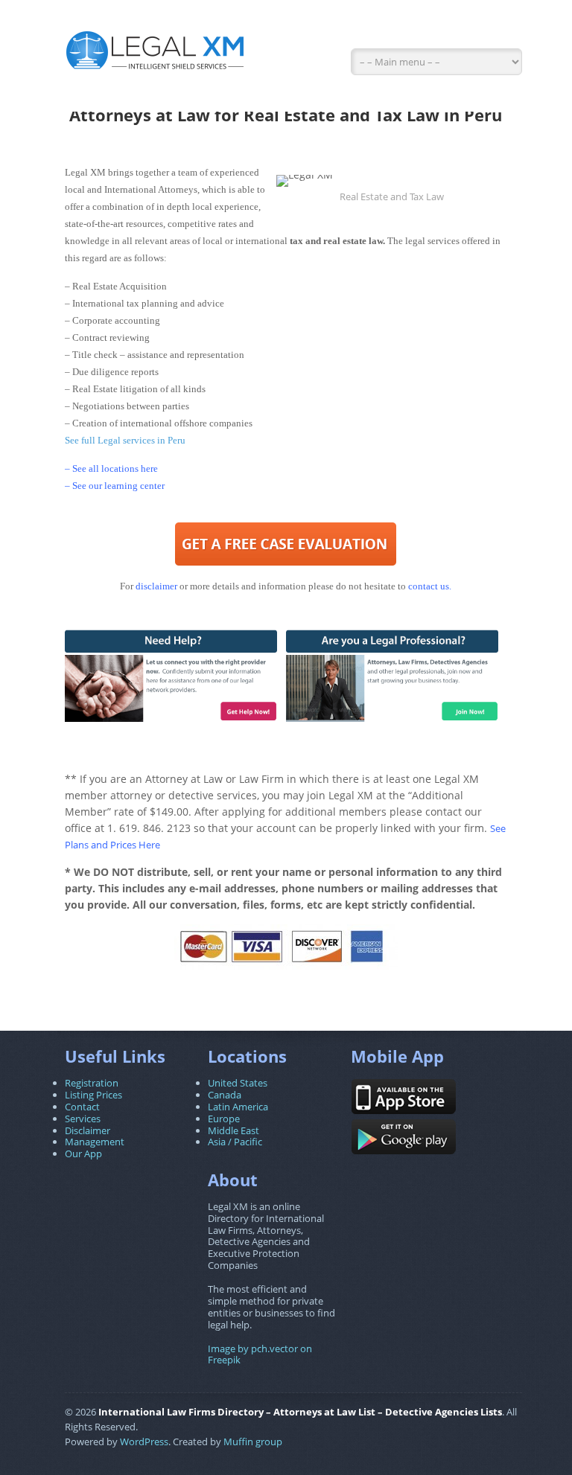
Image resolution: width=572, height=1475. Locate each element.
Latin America (238, 1106)
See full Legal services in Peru (125, 440)
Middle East (233, 1130)
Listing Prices (93, 1094)
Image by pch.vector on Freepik (260, 1354)
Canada (224, 1094)
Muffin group (252, 1441)
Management (94, 1141)
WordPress (144, 1441)
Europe (224, 1118)
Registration (91, 1083)
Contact (82, 1106)
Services (83, 1118)
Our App (83, 1153)
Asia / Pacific (235, 1141)
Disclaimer (87, 1130)
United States (237, 1083)
